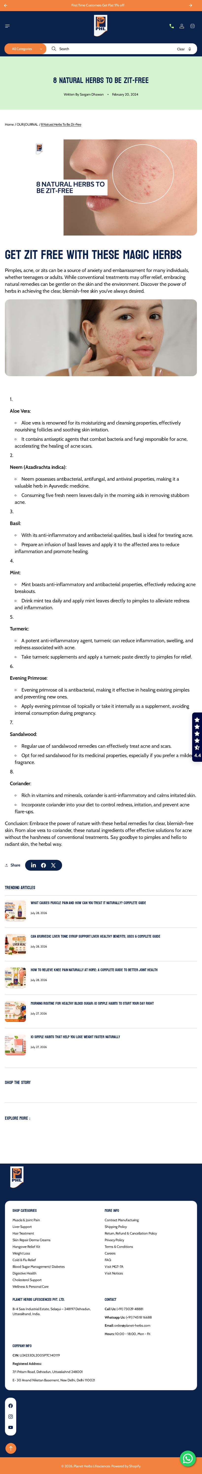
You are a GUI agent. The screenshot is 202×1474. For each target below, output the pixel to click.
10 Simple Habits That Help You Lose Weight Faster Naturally (75, 1036)
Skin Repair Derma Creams (31, 1240)
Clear (181, 49)
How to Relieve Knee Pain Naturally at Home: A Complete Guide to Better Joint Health (94, 969)
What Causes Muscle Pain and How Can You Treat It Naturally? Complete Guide (88, 902)
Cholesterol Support (27, 1280)
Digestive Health (24, 1273)
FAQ (108, 1260)
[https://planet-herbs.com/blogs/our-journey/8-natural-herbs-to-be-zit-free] (33, 865)
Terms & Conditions (119, 1246)
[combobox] (122, 49)
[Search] (54, 48)
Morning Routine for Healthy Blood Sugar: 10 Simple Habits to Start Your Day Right (92, 1003)
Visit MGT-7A (114, 1266)
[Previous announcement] (5, 5)
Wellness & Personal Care (31, 1286)
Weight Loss (21, 1253)
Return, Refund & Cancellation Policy (131, 1233)
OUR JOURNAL (27, 124)
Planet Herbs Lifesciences (92, 1466)
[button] (7, 26)
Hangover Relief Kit (26, 1246)
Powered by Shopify (126, 1466)
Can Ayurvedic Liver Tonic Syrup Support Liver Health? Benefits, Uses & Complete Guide (95, 936)
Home (9, 124)
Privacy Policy (114, 1240)
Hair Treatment (23, 1233)
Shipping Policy (116, 1226)
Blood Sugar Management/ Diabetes (39, 1266)
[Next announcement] (190, 5)
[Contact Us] (171, 26)
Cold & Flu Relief (24, 1260)
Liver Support (22, 1226)
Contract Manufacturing (122, 1220)
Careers (110, 1253)
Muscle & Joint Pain (26, 1220)
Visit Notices (114, 1273)
